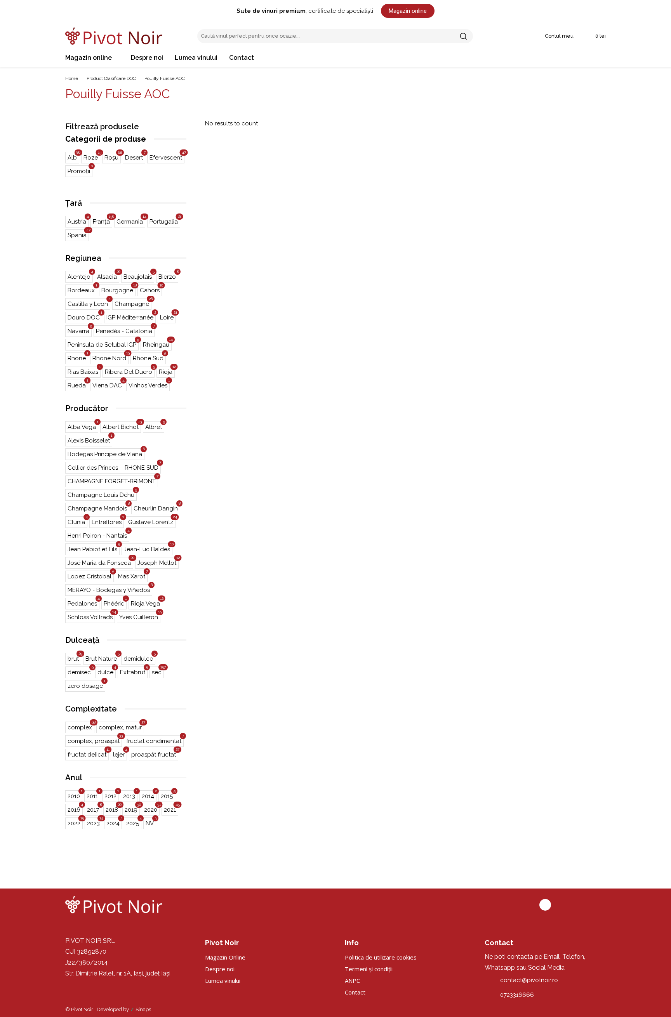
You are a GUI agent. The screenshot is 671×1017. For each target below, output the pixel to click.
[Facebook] (545, 905)
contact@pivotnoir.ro (529, 980)
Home (71, 78)
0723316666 (517, 994)
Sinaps (143, 1009)
